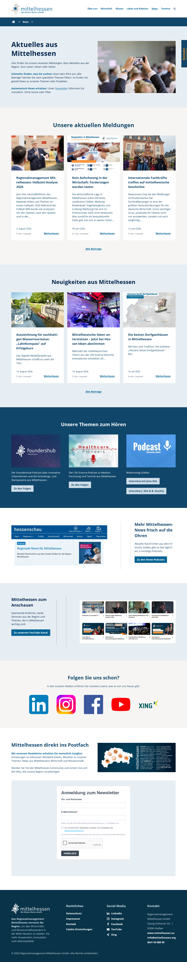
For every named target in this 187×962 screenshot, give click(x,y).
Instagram (117, 918)
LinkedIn (116, 913)
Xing (114, 934)
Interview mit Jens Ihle (143, 481)
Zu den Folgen (22, 488)
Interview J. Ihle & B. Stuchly (146, 491)
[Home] (13, 22)
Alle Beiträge (94, 249)
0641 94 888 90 (155, 942)
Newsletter (61, 88)
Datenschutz (74, 913)
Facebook (117, 924)
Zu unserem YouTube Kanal (31, 632)
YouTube (116, 929)
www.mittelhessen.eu (161, 933)
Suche (176, 8)
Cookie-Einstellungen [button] (79, 929)
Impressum (73, 918)
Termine (165, 8)
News (155, 8)
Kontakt (71, 924)
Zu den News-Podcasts (151, 559)
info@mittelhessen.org (161, 937)
